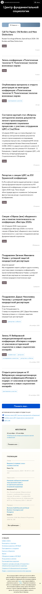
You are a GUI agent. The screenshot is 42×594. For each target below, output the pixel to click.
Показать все (12, 444)
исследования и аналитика (10, 358)
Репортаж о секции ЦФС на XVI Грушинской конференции (18, 176)
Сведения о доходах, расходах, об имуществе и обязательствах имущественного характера (15, 565)
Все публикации (13, 525)
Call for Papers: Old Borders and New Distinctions (19, 33)
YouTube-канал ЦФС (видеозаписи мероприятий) (19, 418)
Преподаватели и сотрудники (10, 548)
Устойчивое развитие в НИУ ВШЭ (11, 546)
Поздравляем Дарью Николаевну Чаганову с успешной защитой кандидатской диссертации (18, 299)
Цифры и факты (6, 541)
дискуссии (21, 354)
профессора (12, 354)
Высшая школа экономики (12, 2)
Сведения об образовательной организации (14, 568)
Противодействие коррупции (10, 561)
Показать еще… (21, 406)
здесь (20, 581)
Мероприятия (20, 430)
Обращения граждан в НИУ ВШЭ (11, 556)
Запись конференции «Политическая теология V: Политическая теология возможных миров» (20, 63)
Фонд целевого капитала (9, 559)
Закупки (4, 553)
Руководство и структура (9, 543)
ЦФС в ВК (7, 420)
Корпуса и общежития (8, 551)
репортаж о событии (14, 321)
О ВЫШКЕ (5, 538)
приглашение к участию (15, 101)
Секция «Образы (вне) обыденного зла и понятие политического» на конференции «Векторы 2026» (19, 219)
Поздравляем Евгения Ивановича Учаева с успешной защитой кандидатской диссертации (18, 258)
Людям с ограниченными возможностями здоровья (16, 571)
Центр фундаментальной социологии (21, 9)
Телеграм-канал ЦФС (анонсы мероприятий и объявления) (22, 415)
